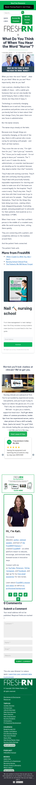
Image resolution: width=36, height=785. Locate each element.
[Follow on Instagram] (15, 595)
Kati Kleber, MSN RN (7, 52)
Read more (19, 782)
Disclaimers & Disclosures (12, 697)
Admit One (7, 759)
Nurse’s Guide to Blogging (12, 765)
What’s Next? (8, 767)
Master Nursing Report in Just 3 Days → (18, 7)
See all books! (9, 770)
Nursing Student (22, 52)
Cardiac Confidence (10, 731)
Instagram (10, 570)
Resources (7, 699)
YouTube (11, 568)
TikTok (26, 568)
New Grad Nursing (10, 716)
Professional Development (12, 723)
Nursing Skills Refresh (11, 742)
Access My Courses (16, 19)
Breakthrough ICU (9, 729)
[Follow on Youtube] (20, 595)
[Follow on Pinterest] (18, 599)
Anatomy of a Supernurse (12, 761)
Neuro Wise (7, 738)
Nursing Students (9, 719)
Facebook (22, 570)
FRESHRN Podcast (10, 753)
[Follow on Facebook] (10, 595)
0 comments (30, 52)
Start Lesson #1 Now (18, 434)
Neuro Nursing (8, 714)
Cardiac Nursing (9, 706)
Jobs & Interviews (9, 710)
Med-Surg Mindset (10, 736)
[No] (34, 778)
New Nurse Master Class (11, 740)
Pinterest (19, 568)
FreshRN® (16, 548)
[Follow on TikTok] (25, 595)
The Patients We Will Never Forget (19, 264)
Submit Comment (23, 661)
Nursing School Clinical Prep (16, 261)
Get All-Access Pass (27, 19)
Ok (14, 782)
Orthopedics (8, 721)
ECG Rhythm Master (10, 733)
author (16, 539)
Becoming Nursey (9, 763)
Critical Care (8, 708)
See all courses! (9, 745)
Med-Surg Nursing (10, 712)
